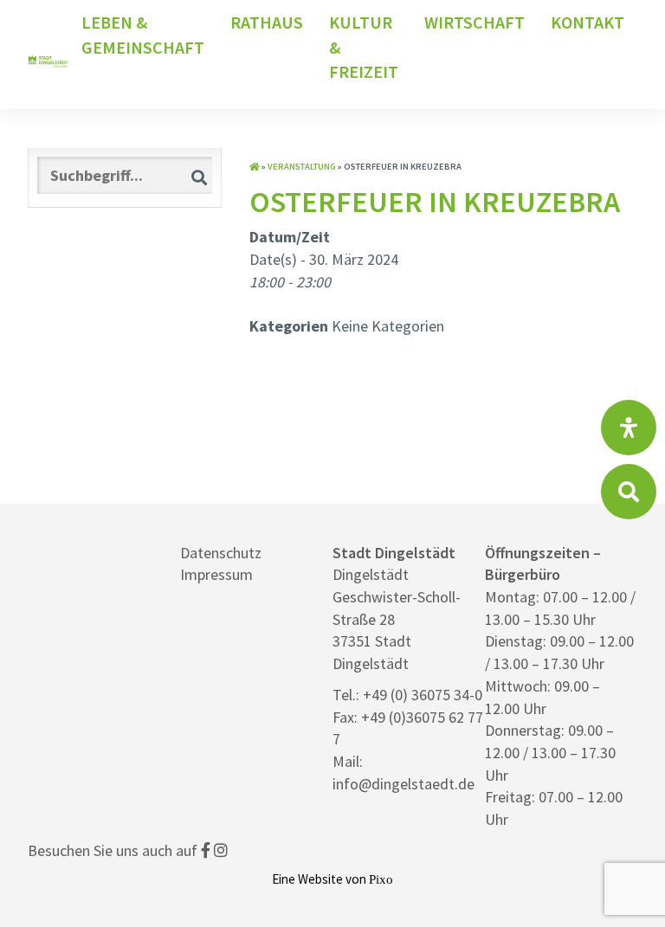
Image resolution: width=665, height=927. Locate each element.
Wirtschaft (474, 22)
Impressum (216, 574)
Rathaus (266, 22)
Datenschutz (220, 553)
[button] (199, 177)
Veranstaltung (302, 166)
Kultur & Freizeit (363, 46)
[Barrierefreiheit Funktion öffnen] (628, 427)
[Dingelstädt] (48, 97)
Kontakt (587, 22)
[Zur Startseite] (254, 166)
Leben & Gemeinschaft (142, 34)
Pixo (381, 879)
